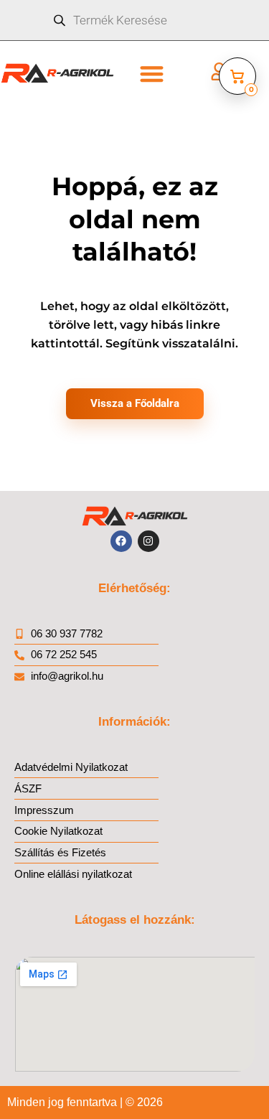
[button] (152, 74)
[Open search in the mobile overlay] (134, 20)
